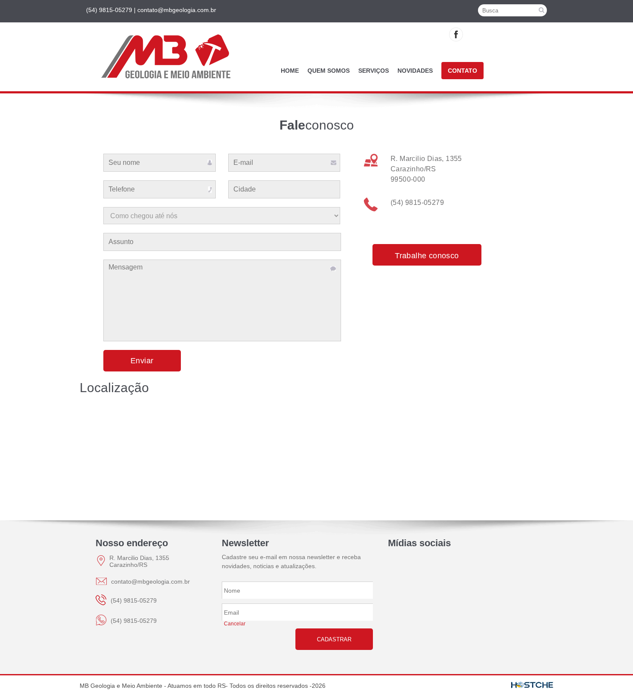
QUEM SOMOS (328, 70)
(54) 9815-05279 (417, 202)
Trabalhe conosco (427, 255)
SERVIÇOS (373, 70)
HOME (290, 70)
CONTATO (462, 70)
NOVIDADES (415, 70)
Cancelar (234, 624)
